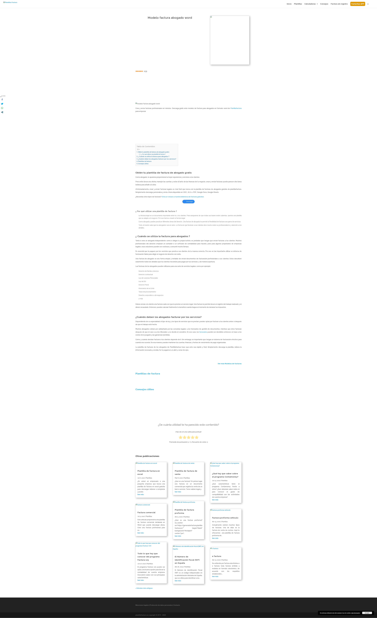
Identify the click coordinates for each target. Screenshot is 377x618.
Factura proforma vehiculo (225, 518)
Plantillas (298, 4)
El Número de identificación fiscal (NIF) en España (187, 560)
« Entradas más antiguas (144, 588)
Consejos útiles (143, 164)
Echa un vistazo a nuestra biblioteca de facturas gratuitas (183, 197)
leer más (140, 494)
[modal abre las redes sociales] (2, 112)
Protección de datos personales (161, 605)
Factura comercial (146, 512)
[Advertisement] (188, 87)
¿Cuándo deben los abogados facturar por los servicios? (157, 159)
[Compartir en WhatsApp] (2, 108)
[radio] (180, 438)
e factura (216, 556)
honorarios (203, 332)
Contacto (177, 605)
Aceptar (367, 613)
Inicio (289, 4)
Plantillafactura (236, 108)
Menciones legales (142, 605)
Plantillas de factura (144, 161)
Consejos (324, 4)
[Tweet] (2, 104)
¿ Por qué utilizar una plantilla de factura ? (153, 154)
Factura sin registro (339, 4)
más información (355, 613)
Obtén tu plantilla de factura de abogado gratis (153, 152)
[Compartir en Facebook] (2, 100)
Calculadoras (310, 4)
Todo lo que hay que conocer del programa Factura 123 (148, 556)
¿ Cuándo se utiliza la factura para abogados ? (153, 156)
